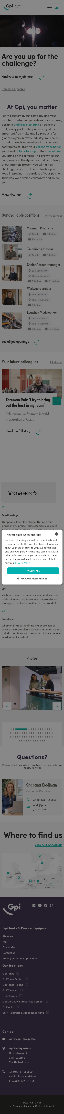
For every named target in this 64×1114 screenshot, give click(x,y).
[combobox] (56, 534)
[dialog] (32, 557)
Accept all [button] (33, 570)
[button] (32, 578)
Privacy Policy (22, 562)
